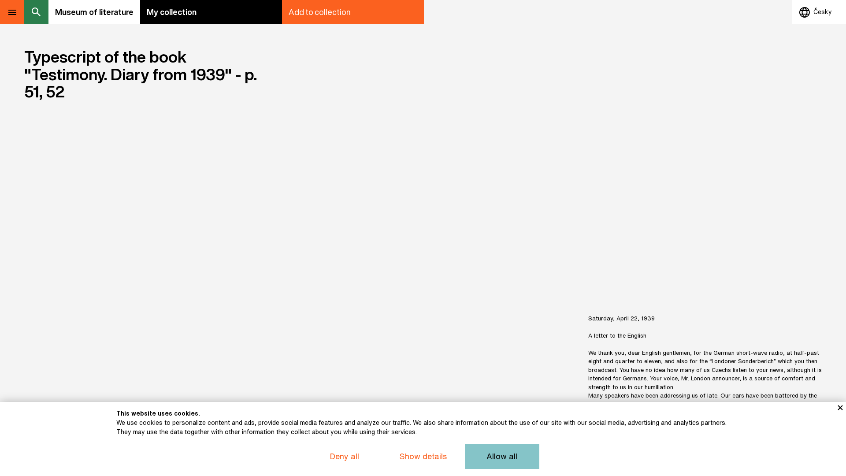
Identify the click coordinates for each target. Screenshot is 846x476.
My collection (172, 12)
